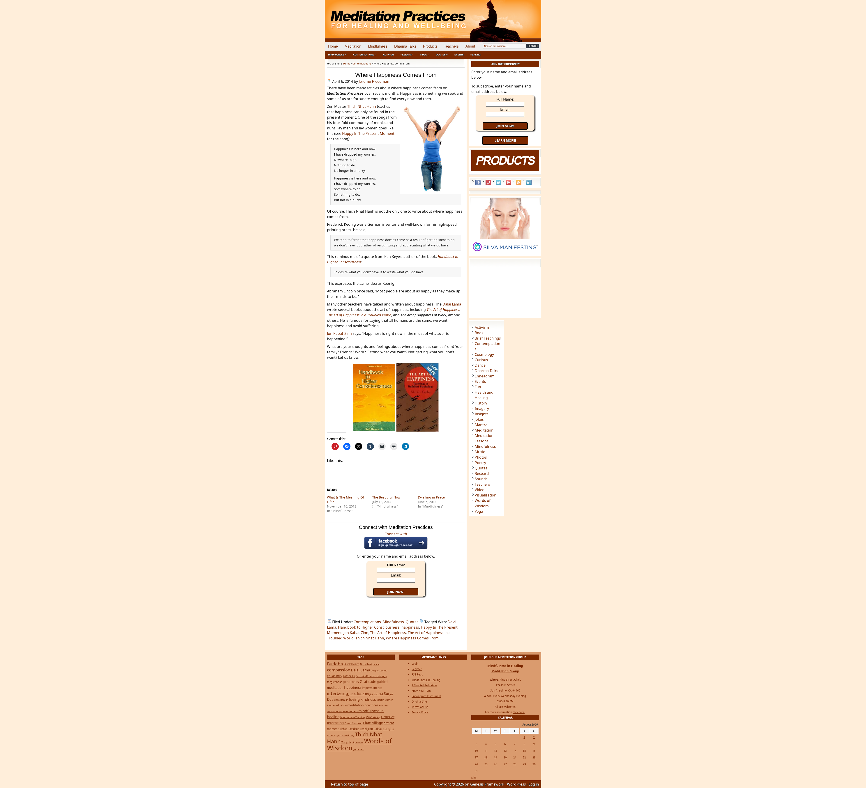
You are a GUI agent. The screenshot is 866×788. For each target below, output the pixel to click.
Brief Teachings (488, 338)
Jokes (479, 419)
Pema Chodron (353, 723)
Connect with (396, 533)
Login (415, 664)
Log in (534, 784)
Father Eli (349, 676)
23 (534, 757)
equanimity (334, 676)
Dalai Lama (451, 304)
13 (505, 751)
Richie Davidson (349, 729)
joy (371, 694)
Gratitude (368, 681)
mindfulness (350, 711)
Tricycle (346, 742)
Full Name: (396, 565)
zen (361, 749)
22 (524, 757)
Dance (480, 365)
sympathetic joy (345, 735)
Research (407, 54)
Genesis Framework (487, 784)
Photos (481, 457)
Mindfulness (377, 46)
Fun (478, 386)
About (470, 46)
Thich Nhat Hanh (361, 106)
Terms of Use (420, 707)
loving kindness (362, 699)
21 (514, 757)
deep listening (379, 670)
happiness (410, 627)
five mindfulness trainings (371, 676)
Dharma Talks (405, 46)
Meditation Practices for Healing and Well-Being (376, 15)
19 (495, 757)
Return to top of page (349, 784)
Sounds (481, 478)
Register (417, 669)
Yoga (479, 511)
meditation (340, 705)
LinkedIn (529, 182)
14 (514, 751)
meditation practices (362, 705)
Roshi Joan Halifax (371, 729)
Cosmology (484, 354)
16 (534, 751)
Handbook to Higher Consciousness (369, 627)
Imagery (482, 408)
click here (519, 712)
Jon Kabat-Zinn (339, 333)
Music (480, 451)
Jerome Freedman (374, 81)
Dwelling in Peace (431, 497)
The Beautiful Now (386, 497)
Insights (481, 413)
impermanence (372, 688)
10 (476, 751)
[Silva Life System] (505, 253)
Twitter (498, 182)
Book (479, 332)
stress (331, 735)
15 (524, 751)
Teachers (451, 46)
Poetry (480, 462)
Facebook (478, 182)
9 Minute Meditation (424, 685)
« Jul (473, 777)
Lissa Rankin (341, 699)
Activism (388, 54)
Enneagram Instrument (426, 696)
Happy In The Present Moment (368, 133)
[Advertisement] (522, 15)
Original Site (419, 701)
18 (486, 757)
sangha (388, 728)
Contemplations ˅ (364, 54)
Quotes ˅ (442, 54)
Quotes (412, 621)
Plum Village (373, 722)
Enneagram (485, 376)
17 (476, 757)
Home (333, 46)
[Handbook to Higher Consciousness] (374, 429)
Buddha (335, 664)
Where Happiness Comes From (412, 638)
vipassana (357, 742)
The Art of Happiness (388, 632)
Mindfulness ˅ (337, 54)
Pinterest (488, 182)
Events (459, 54)
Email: (396, 575)
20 (505, 757)
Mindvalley (373, 717)
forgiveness (334, 682)
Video (479, 489)
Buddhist (366, 664)
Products (430, 46)
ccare (376, 664)
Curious (481, 359)
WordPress (516, 784)
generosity (351, 682)
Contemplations (367, 621)
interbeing (337, 693)
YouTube (508, 182)
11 (486, 751)
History (481, 403)
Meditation (353, 46)
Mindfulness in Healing (426, 680)
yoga (356, 749)
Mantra (481, 424)
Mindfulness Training (352, 717)
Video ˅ (424, 54)
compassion (338, 670)
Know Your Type (421, 691)
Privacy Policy (420, 712)
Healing (475, 54)
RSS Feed (518, 182)
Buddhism (351, 664)
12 (495, 751)
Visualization (485, 495)
